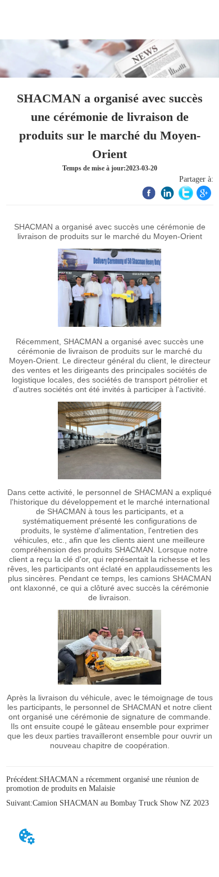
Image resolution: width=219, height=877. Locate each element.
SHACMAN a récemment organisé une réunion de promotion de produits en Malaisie (102, 784)
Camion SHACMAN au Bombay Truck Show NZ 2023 (121, 803)
